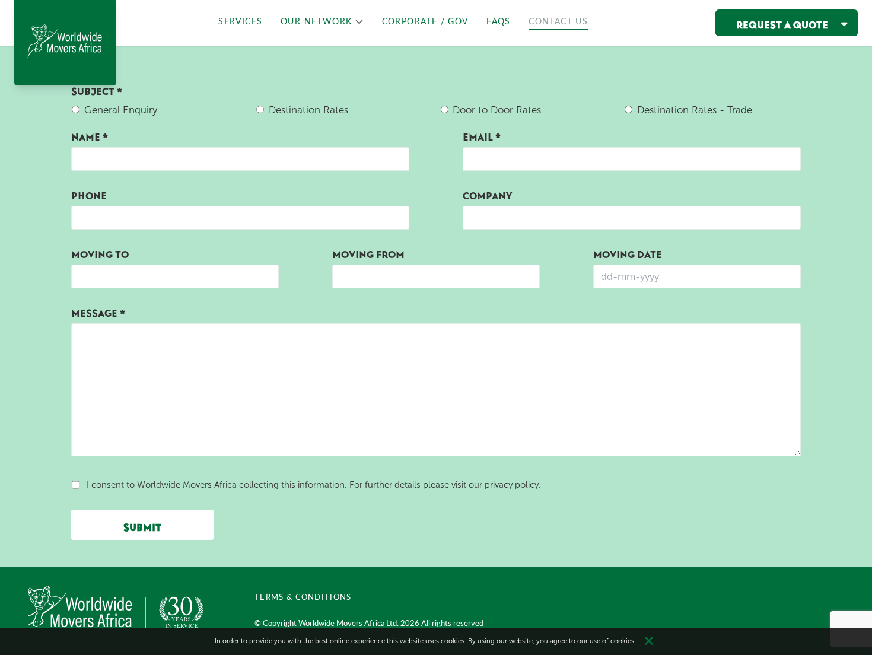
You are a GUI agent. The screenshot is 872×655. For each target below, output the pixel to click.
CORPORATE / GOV (425, 22)
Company (487, 193)
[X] (649, 641)
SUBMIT (142, 525)
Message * (98, 310)
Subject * (96, 89)
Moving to (100, 252)
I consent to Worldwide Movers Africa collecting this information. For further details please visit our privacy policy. (314, 484)
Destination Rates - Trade (694, 110)
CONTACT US (558, 22)
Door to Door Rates (497, 110)
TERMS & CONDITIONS (303, 597)
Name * (89, 134)
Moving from (368, 252)
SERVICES (240, 22)
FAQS (498, 22)
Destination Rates (308, 110)
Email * (482, 134)
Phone (89, 193)
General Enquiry (120, 110)
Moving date (627, 252)
